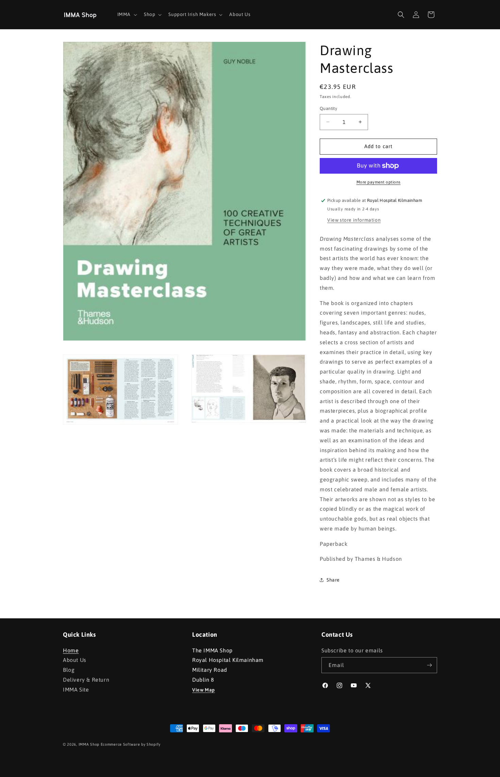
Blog (68, 670)
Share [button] (333, 580)
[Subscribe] (429, 665)
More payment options (378, 182)
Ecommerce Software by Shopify (131, 744)
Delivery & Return (86, 680)
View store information (354, 220)
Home (71, 651)
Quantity (328, 108)
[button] (126, 14)
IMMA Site (76, 689)
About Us (74, 660)
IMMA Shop (89, 744)
